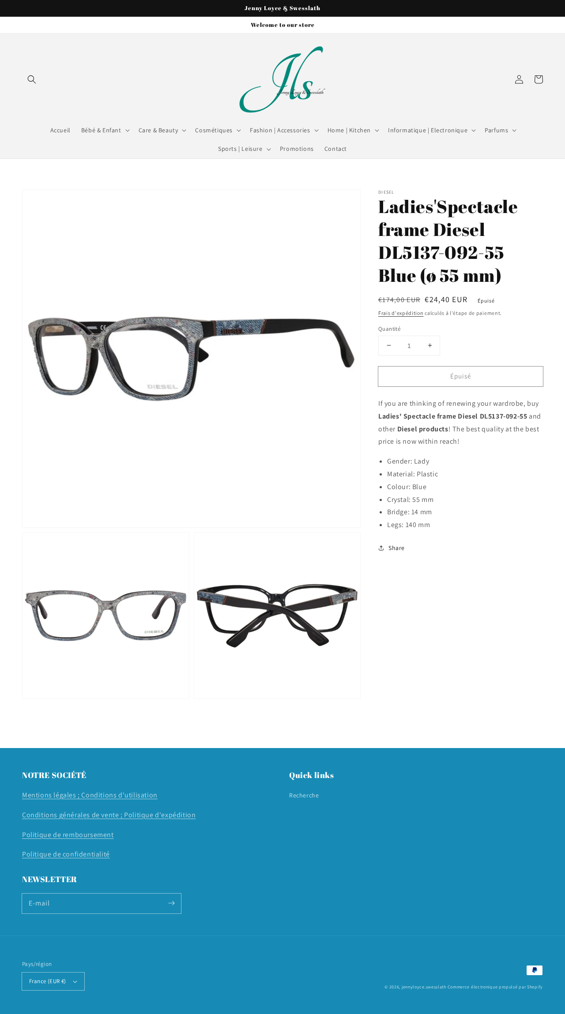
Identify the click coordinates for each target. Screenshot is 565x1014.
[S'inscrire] (171, 903)
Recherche (304, 795)
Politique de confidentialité (66, 854)
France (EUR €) (47, 981)
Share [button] (396, 548)
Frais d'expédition (401, 313)
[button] (31, 79)
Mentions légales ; (51, 795)
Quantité (389, 328)
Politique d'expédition (160, 814)
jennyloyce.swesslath (424, 987)
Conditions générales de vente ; (73, 814)
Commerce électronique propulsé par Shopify (495, 987)
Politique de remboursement (68, 834)
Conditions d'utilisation (119, 795)
